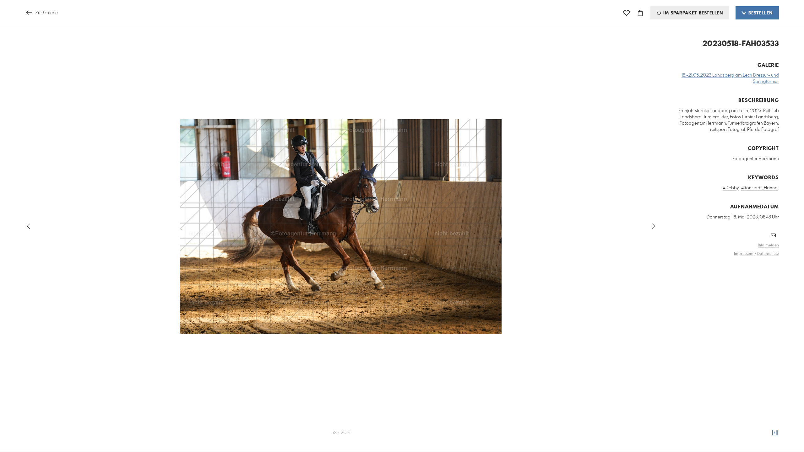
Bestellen (760, 13)
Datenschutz (768, 254)
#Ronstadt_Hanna (759, 188)
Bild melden (768, 245)
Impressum (743, 254)
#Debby (731, 188)
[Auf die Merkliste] (626, 13)
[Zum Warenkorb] (640, 13)
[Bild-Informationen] (775, 433)
